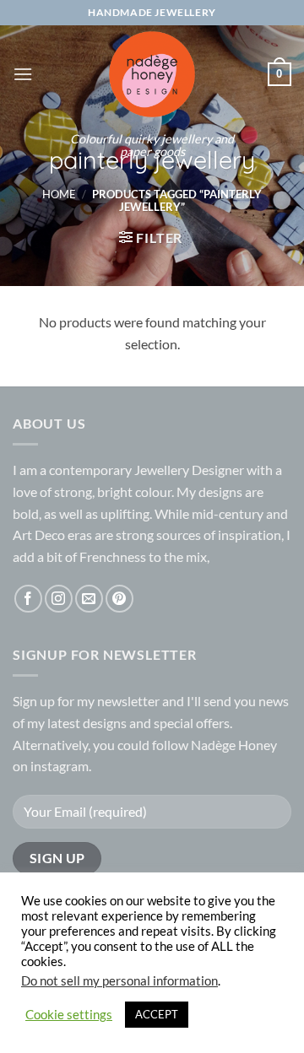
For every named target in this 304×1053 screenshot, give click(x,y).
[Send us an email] (89, 599)
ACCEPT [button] (156, 1014)
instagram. (60, 766)
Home (59, 194)
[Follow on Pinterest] (119, 599)
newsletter (128, 701)
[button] (23, 73)
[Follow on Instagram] (59, 599)
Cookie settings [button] (68, 1014)
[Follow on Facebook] (28, 599)
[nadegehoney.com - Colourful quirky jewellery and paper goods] (152, 74)
